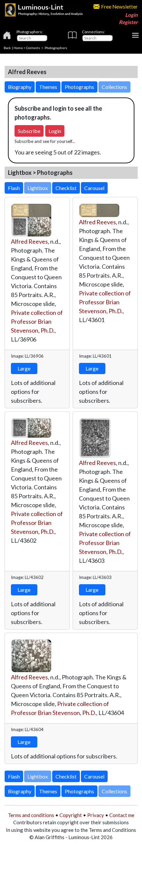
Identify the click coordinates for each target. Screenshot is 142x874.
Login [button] (55, 131)
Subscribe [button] (29, 131)
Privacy (95, 815)
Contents (33, 48)
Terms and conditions (31, 815)
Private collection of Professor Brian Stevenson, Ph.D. (37, 321)
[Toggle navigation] (135, 35)
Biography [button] (19, 87)
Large (24, 368)
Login (131, 15)
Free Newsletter (119, 7)
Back (7, 48)
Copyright (70, 815)
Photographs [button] (79, 87)
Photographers (56, 48)
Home (18, 48)
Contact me (121, 815)
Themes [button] (48, 87)
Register (128, 22)
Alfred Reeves (29, 241)
